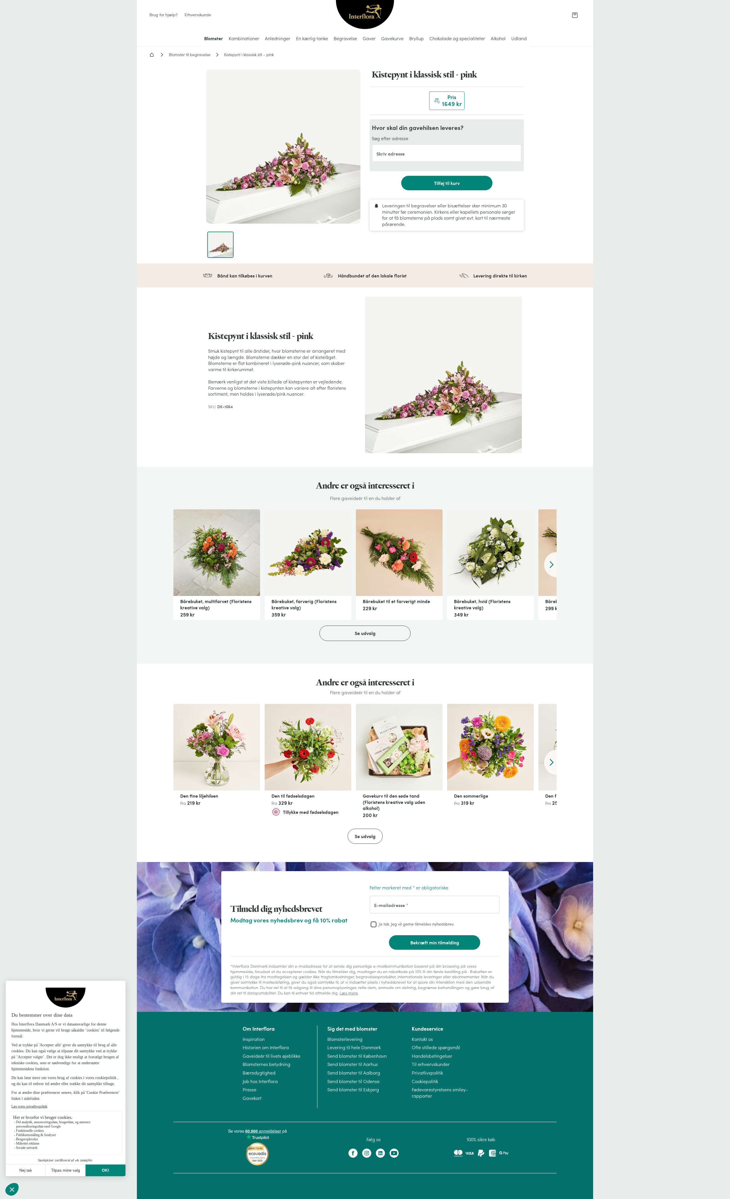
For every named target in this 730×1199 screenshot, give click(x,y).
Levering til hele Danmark (354, 1047)
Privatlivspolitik (427, 1073)
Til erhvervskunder (431, 1064)
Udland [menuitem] (519, 38)
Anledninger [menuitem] (277, 38)
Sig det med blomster (352, 1029)
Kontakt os (422, 1039)
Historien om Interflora (266, 1047)
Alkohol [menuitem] (498, 38)
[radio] (447, 100)
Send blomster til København (357, 1056)
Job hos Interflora (260, 1081)
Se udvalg (365, 633)
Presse (249, 1089)
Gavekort (252, 1098)
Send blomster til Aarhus (352, 1064)
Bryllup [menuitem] (416, 38)
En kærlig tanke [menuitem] (312, 38)
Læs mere (349, 993)
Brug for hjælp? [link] (163, 14)
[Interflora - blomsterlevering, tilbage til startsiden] (365, 15)
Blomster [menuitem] (213, 38)
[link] (574, 15)
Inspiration (254, 1039)
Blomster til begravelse (189, 54)
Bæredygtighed (259, 1073)
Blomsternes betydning (266, 1064)
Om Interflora (259, 1029)
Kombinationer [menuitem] (244, 38)
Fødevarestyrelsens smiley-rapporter (440, 1093)
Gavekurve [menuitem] (392, 38)
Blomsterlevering (344, 1039)
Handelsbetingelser (432, 1056)
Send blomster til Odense (353, 1081)
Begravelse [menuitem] (345, 38)
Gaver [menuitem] (369, 38)
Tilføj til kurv (447, 183)
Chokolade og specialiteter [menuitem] (457, 38)
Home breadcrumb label (151, 54)
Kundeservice (427, 1029)
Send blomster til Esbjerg (353, 1089)
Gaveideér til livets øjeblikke (271, 1056)
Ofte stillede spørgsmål (436, 1047)
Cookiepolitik (425, 1081)
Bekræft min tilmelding (434, 942)
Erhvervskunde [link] (197, 14)
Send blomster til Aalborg (353, 1073)
